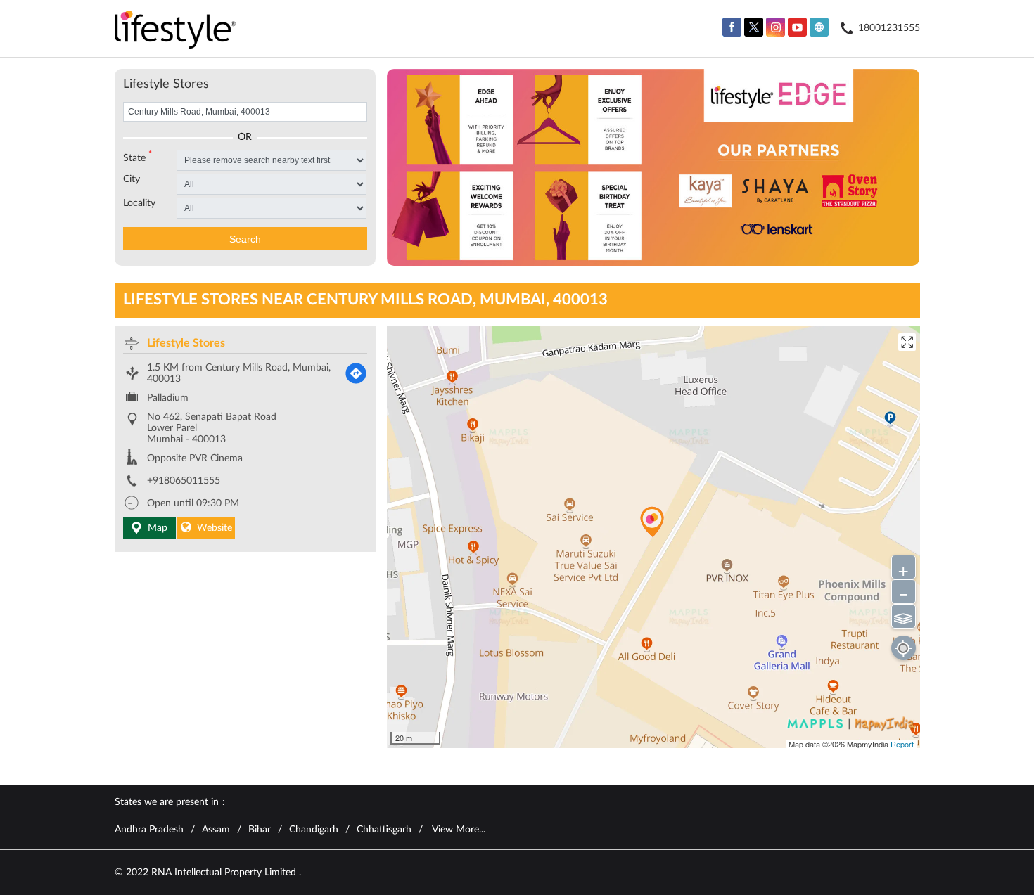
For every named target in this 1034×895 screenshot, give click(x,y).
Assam (216, 830)
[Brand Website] (819, 27)
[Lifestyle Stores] (175, 30)
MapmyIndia (869, 743)
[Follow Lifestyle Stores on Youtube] (797, 27)
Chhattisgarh (384, 830)
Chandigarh (313, 830)
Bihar (259, 830)
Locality (139, 203)
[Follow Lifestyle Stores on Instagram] (775, 27)
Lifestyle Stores (186, 343)
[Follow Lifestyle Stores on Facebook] (731, 27)
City (131, 179)
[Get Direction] (356, 373)
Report (902, 743)
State (137, 156)
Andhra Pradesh (149, 830)
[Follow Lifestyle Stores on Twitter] (753, 27)
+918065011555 (183, 481)
